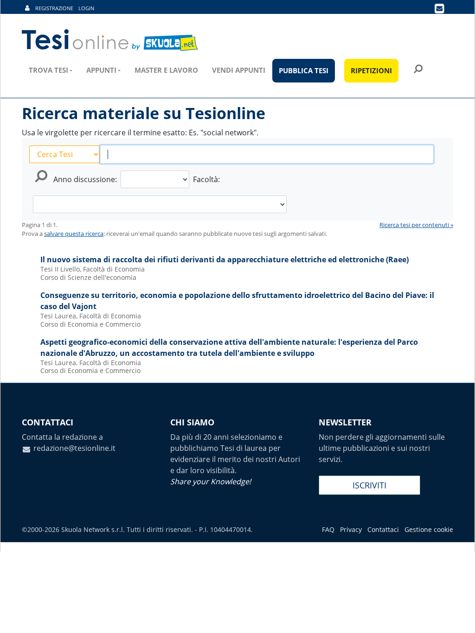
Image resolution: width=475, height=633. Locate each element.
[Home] (110, 40)
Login (86, 8)
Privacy (351, 529)
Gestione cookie (428, 529)
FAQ (328, 529)
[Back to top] (459, 617)
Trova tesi (48, 70)
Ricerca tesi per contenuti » (416, 225)
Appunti (101, 70)
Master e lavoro (166, 70)
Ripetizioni (371, 70)
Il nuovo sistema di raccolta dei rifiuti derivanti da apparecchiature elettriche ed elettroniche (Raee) (224, 259)
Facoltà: (206, 179)
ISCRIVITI (369, 485)
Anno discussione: (85, 179)
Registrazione (54, 8)
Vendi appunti (238, 70)
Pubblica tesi (303, 70)
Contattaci (383, 529)
